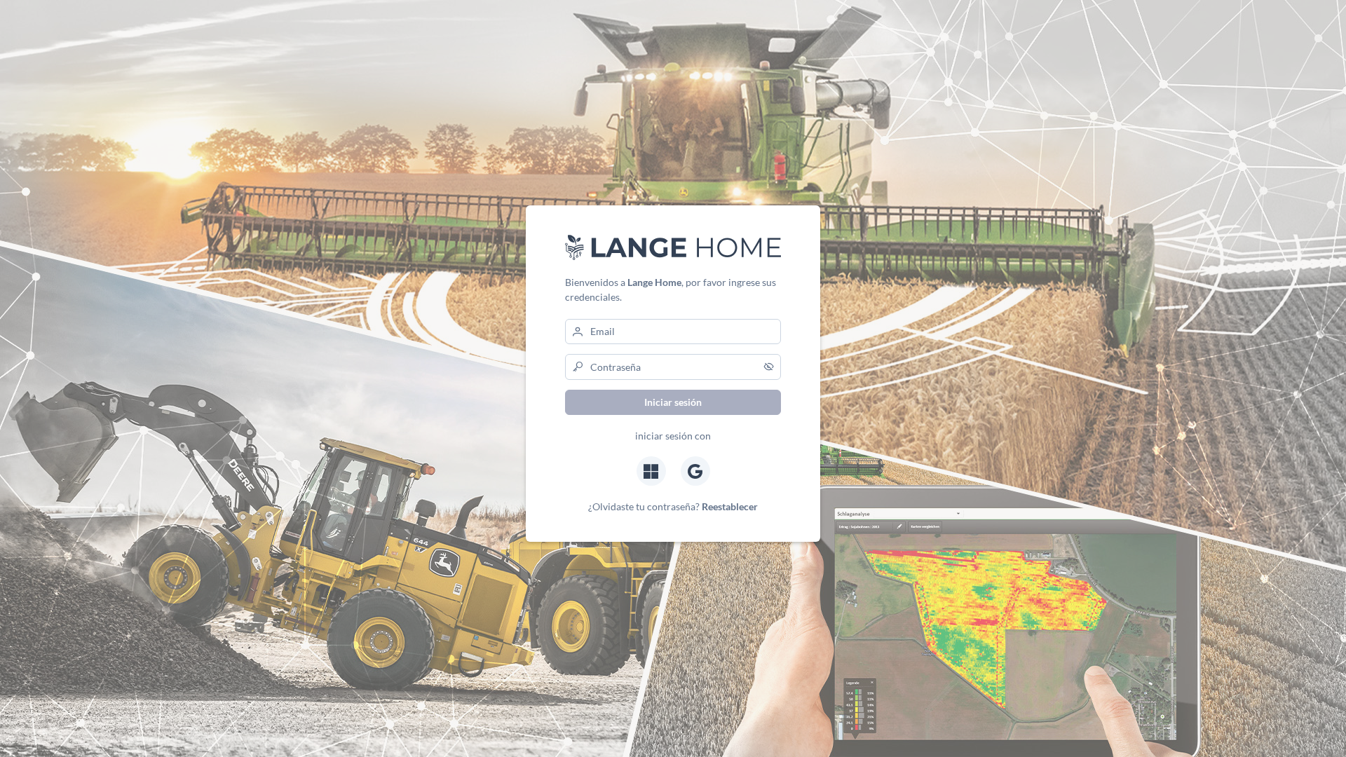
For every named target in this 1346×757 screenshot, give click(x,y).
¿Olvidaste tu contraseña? (673, 506)
